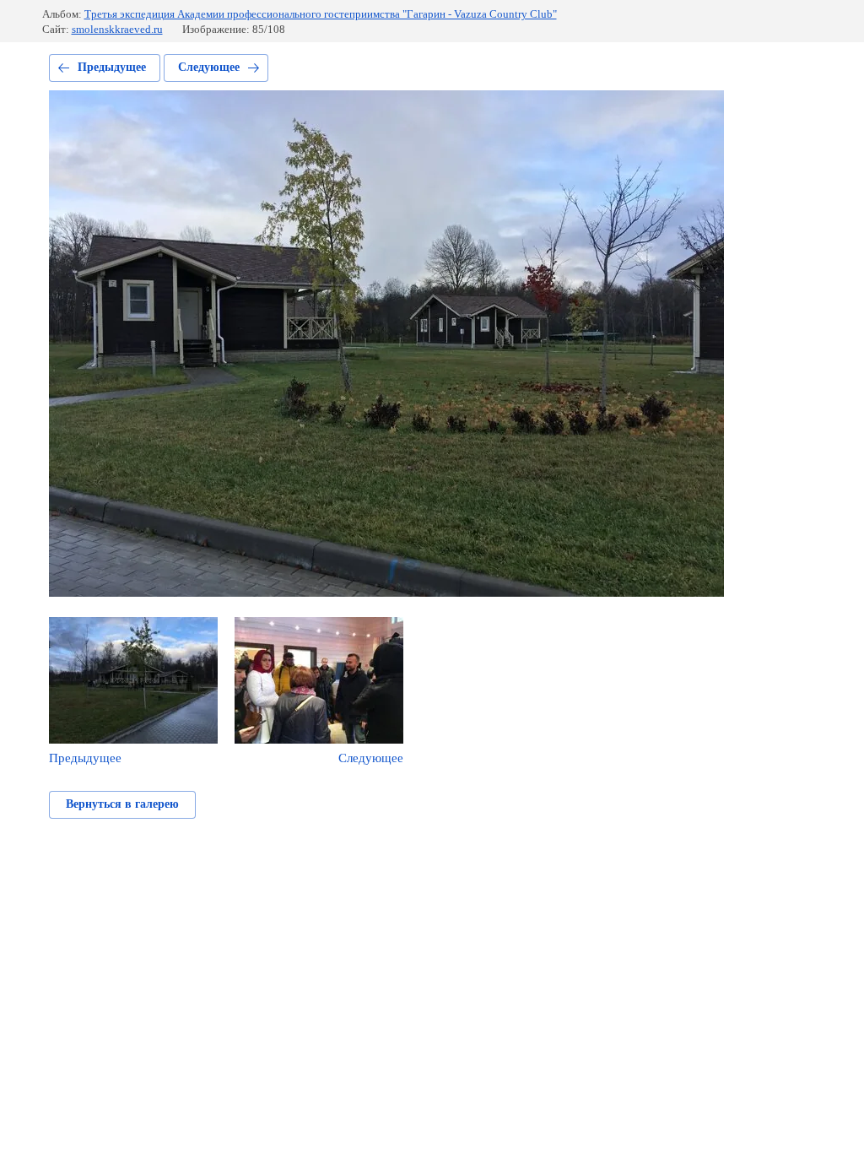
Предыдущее (112, 67)
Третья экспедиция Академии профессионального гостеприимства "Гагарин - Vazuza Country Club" (320, 14)
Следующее (209, 67)
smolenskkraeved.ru (117, 29)
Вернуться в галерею (122, 804)
